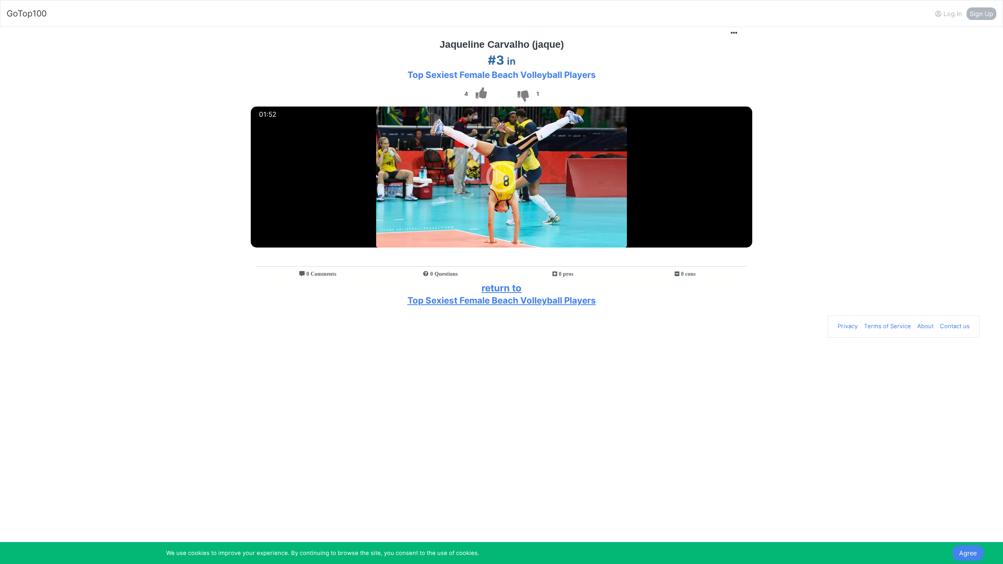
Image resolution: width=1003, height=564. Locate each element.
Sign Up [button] (981, 14)
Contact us (955, 326)
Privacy (848, 326)
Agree (968, 553)
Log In (951, 14)
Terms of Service (887, 326)
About (925, 326)
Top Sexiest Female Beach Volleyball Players (501, 74)
